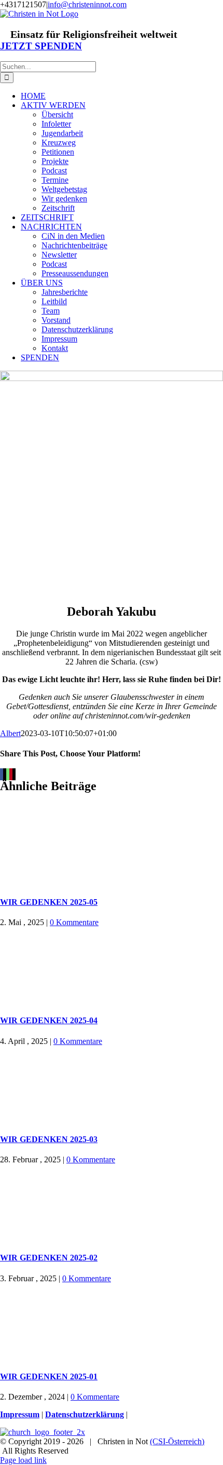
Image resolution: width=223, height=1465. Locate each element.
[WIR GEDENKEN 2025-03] (111, 1085)
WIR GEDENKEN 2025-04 (48, 1020)
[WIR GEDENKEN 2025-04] (111, 966)
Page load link (23, 1460)
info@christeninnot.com (87, 4)
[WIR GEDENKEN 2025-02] (111, 1203)
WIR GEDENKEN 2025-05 (48, 902)
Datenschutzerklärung (84, 1414)
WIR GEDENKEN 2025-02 (48, 1257)
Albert (10, 733)
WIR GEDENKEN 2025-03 (48, 1139)
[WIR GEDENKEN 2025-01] (111, 1322)
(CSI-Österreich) (177, 1441)
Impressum (19, 1414)
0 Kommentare (74, 922)
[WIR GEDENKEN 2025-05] (111, 848)
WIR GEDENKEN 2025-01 (48, 1376)
